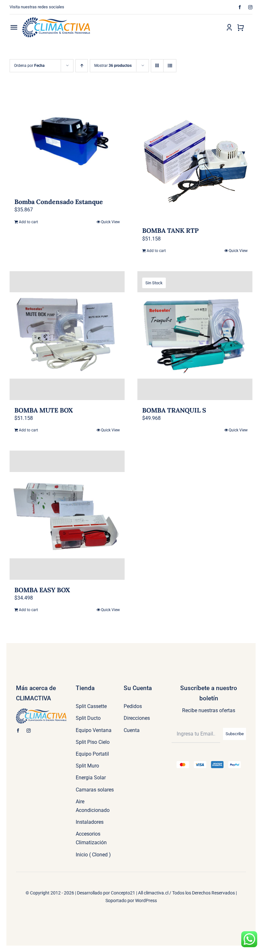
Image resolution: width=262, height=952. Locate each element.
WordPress (146, 900)
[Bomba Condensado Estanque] (67, 141)
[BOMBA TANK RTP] (194, 155)
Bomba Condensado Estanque (58, 202)
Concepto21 (123, 892)
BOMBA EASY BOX (42, 590)
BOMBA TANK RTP (170, 230)
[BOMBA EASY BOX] (67, 515)
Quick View (110, 222)
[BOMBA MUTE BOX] (67, 335)
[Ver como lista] (170, 65)
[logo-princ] (56, 20)
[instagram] (250, 7)
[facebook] (240, 7)
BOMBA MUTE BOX (43, 410)
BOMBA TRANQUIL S (174, 410)
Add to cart (28, 222)
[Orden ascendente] (81, 65)
